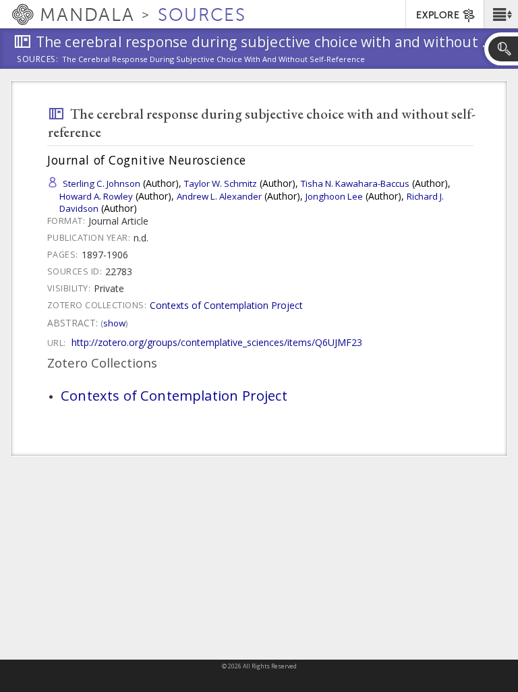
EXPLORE (437, 15)
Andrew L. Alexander (219, 196)
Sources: (38, 60)
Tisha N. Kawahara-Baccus (355, 183)
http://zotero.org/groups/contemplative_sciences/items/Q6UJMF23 (216, 342)
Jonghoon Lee (334, 196)
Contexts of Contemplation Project (226, 305)
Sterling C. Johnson (101, 183)
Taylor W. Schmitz (220, 183)
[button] (501, 14)
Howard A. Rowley (96, 196)
